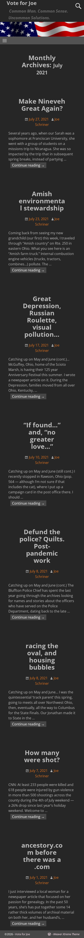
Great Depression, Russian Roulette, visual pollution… (42, 316)
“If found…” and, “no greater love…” (42, 435)
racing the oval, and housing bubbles (42, 656)
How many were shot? (42, 756)
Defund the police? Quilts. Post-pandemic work (42, 546)
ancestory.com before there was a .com (42, 856)
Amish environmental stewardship (42, 200)
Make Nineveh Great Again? (42, 105)
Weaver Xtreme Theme (66, 934)
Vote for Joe (22, 934)
